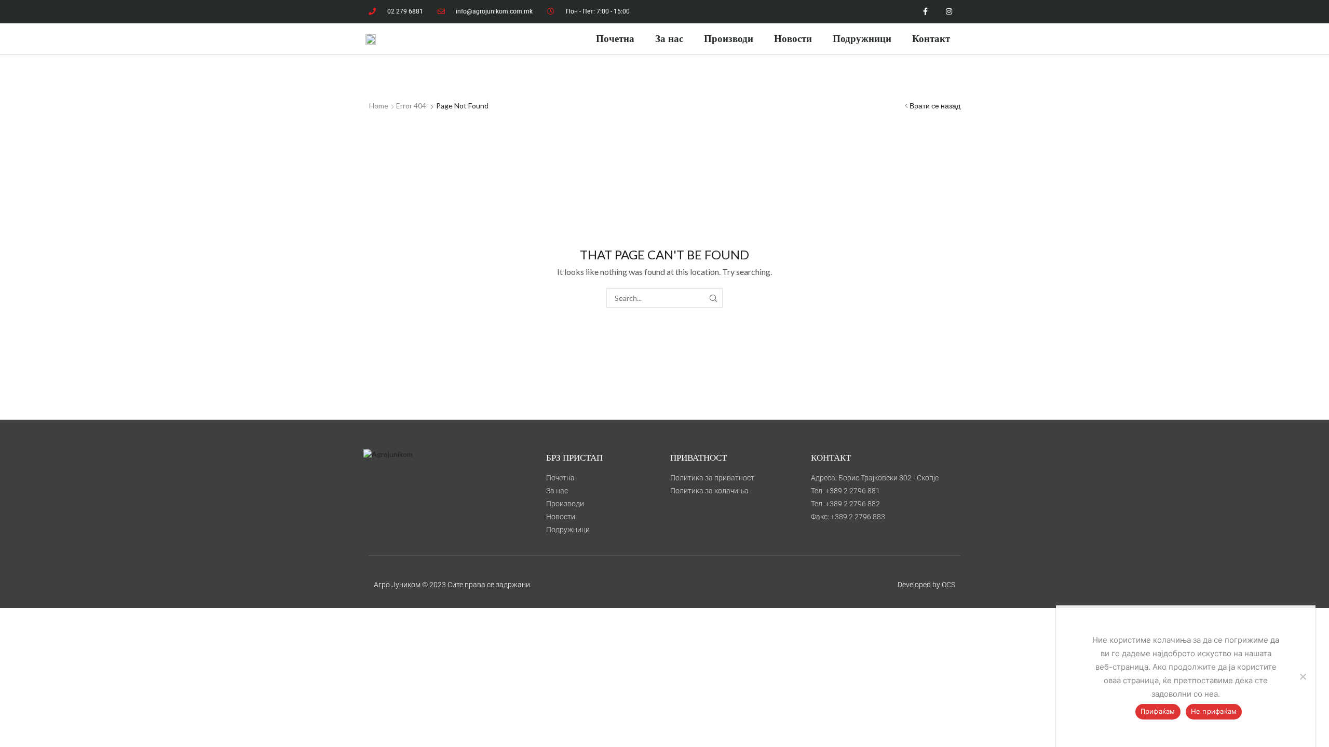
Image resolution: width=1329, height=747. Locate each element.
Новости (793, 38)
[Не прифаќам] (1302, 676)
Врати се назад (935, 105)
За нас (669, 38)
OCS (948, 584)
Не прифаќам (1214, 711)
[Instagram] (948, 11)
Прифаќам (1158, 711)
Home (378, 105)
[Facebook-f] (925, 11)
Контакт (931, 38)
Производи (728, 38)
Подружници (862, 38)
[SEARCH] (713, 298)
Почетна (615, 38)
